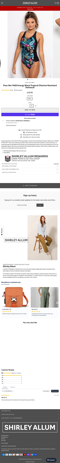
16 (31, 105)
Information (6, 410)
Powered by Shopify (30, 461)
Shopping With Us (7, 414)
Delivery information (10, 169)
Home (26, 82)
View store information (11, 125)
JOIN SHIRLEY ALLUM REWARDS (11, 418)
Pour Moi (31, 82)
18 (35, 105)
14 (27, 105)
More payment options (30, 118)
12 (23, 105)
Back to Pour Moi (31, 185)
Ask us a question (9, 172)
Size (30, 102)
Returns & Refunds (9, 166)
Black (29, 98)
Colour (30, 95)
